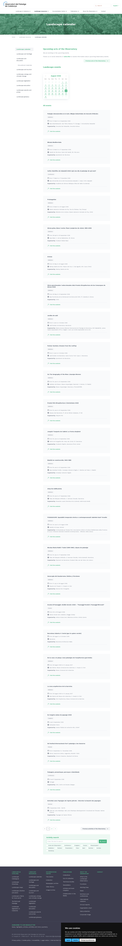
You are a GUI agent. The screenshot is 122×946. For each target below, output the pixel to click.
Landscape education (23, 85)
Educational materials (25, 65)
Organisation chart (86, 908)
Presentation (68, 848)
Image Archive (50, 890)
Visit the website (55, 131)
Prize (77, 848)
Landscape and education (21, 59)
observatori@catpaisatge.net (55, 936)
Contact (100, 872)
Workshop (51, 850)
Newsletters (67, 885)
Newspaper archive (52, 883)
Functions (83, 884)
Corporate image (85, 914)
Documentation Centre (51, 872)
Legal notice (45, 940)
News (81, 890)
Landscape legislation (23, 81)
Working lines (84, 887)
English (115, 5)
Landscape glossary (23, 97)
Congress (77, 845)
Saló (83, 848)
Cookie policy (26, 940)
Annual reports (85, 904)
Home (13, 37)
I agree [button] (68, 940)
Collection (49, 880)
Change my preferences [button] (87, 940)
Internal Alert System (57, 940)
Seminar (91, 848)
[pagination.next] (55, 828)
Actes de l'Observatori (54, 845)
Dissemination (94, 845)
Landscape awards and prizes (24, 91)
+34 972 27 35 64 (38, 936)
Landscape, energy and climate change (24, 75)
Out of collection (68, 878)
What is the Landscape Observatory (84, 879)
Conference (67, 845)
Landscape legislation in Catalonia (16, 908)
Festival (59, 848)
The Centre (49, 877)
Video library (50, 886)
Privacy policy (16, 940)
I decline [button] (75, 940)
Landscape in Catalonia (16, 872)
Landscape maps (17, 887)
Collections (66, 875)
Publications (67, 872)
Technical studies (68, 882)
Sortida (99, 848)
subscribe (67, 56)
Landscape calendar (41, 37)
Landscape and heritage (24, 54)
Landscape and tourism (24, 69)
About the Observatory (84, 872)
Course (85, 845)
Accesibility (36, 940)
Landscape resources (25, 37)
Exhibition (51, 848)
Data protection (85, 911)
